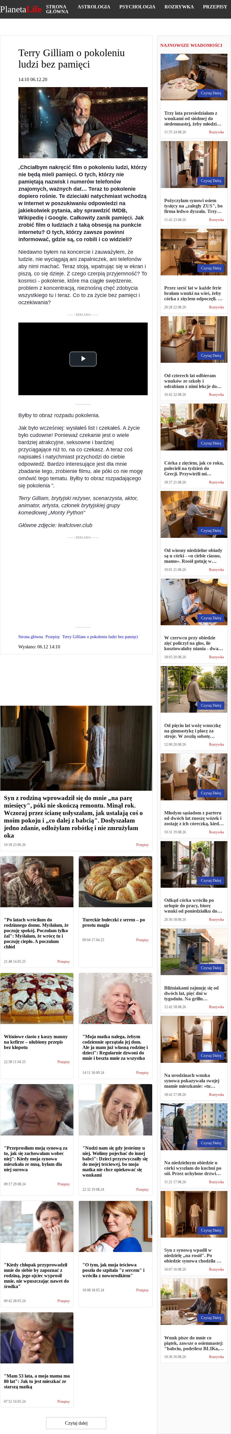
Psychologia (137, 6)
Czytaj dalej (76, 1423)
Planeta (21, 9)
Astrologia (94, 6)
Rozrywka (179, 6)
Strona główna (57, 9)
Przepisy (215, 6)
